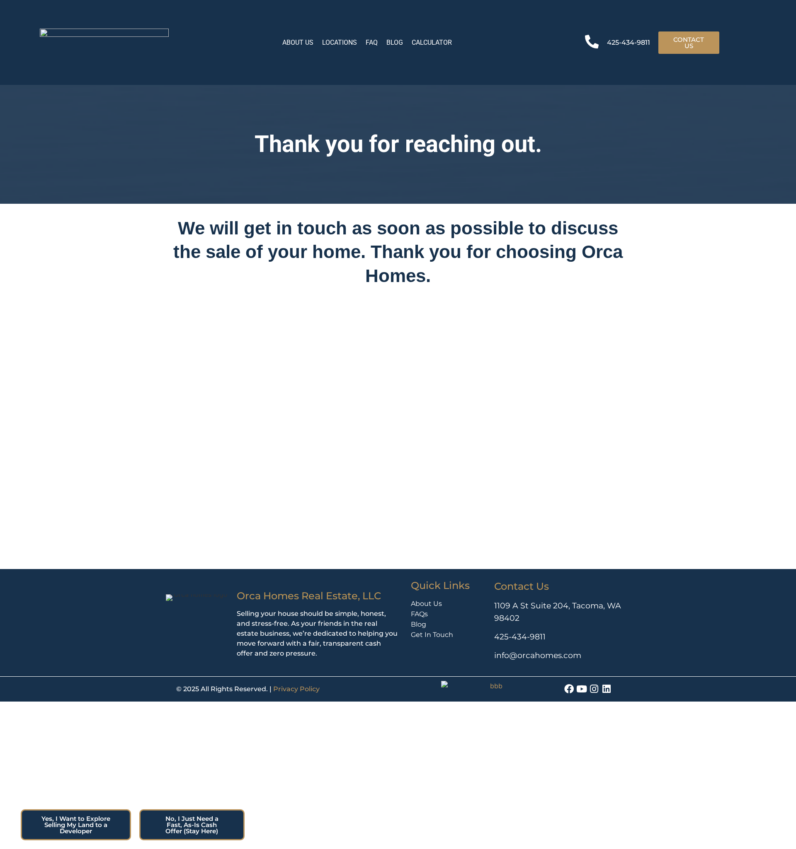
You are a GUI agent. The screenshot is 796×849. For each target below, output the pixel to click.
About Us (426, 604)
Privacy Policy (296, 689)
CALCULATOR (432, 42)
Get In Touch (432, 635)
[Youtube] (581, 689)
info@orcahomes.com (537, 655)
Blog (418, 624)
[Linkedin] (606, 689)
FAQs (419, 614)
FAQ (372, 42)
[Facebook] (569, 689)
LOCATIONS (339, 42)
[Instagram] (594, 689)
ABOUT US (297, 42)
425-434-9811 (628, 42)
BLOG (394, 42)
